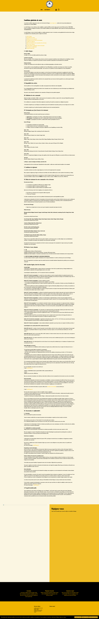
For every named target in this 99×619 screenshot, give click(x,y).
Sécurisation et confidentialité (32, 46)
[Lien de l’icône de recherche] (53, 10)
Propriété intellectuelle (30, 48)
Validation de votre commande (32, 39)
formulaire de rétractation (51, 386)
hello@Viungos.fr (30, 368)
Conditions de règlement (31, 41)
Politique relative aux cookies (38, 610)
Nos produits (47, 9)
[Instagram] (53, 609)
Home (42, 9)
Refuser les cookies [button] (85, 617)
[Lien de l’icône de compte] (56, 9)
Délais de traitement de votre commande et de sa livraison (36, 42)
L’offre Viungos (29, 36)
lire (54, 617)
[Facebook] (51, 609)
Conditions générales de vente (38, 608)
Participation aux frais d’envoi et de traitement (34, 40)
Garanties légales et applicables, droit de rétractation (35, 45)
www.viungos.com (53, 23)
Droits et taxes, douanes (31, 44)
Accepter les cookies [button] (78, 617)
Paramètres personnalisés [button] (93, 617)
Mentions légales (36, 609)
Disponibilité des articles (31, 37)
